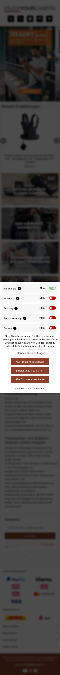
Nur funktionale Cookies (30, 362)
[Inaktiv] (52, 298)
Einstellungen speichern (30, 370)
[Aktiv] (52, 288)
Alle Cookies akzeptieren (30, 379)
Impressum (23, 388)
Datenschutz (39, 388)
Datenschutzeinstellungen (30, 353)
